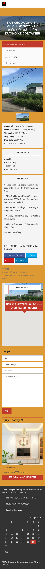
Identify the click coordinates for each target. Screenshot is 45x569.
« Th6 (6, 552)
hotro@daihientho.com (14, 510)
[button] (39, 90)
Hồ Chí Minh (21, 133)
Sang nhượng (29, 130)
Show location (21, 287)
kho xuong (10, 166)
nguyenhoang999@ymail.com (15, 472)
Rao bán (16, 130)
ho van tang (11, 162)
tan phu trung (12, 169)
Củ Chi (20, 137)
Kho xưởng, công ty (25, 126)
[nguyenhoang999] (22, 444)
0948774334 (11, 51)
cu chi (8, 159)
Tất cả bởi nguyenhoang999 (22, 477)
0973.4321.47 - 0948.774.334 (17, 504)
